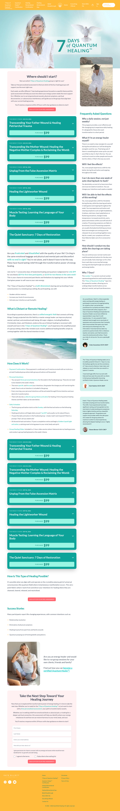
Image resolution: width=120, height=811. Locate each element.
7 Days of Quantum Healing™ (8, 5)
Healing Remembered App (41, 5)
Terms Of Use (65, 781)
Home (66, 5)
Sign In (97, 5)
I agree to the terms (23, 756)
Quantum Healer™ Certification (19, 5)
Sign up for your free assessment (41, 109)
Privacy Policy (65, 778)
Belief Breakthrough (52, 5)
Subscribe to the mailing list (46, 756)
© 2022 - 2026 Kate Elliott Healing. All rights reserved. (60, 806)
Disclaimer (64, 775)
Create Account (107, 5)
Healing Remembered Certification (29, 5)
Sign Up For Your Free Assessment (41, 761)
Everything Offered (73, 5)
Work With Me (85, 5)
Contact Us (45, 801)
